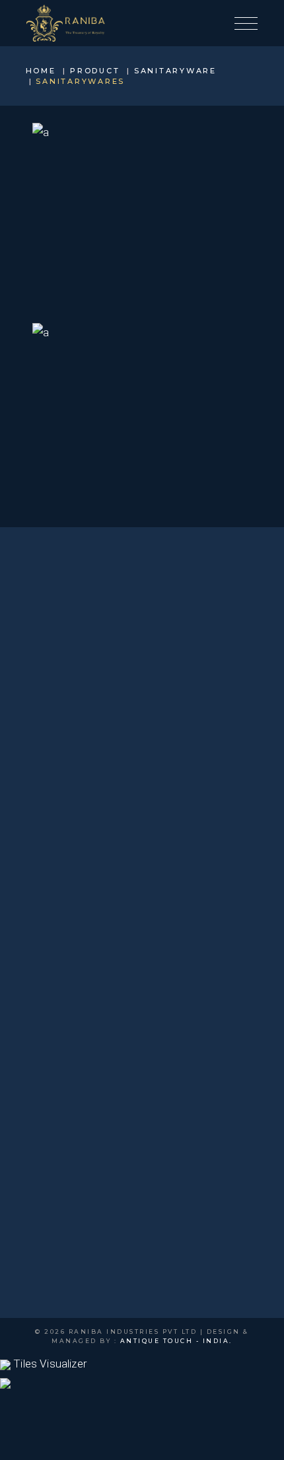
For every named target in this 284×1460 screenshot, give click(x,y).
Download (142, 296)
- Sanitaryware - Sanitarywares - (142, 226)
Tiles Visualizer (49, 1363)
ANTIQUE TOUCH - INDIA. (176, 1340)
